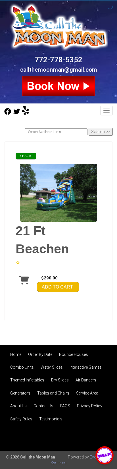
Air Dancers (86, 380)
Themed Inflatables (27, 380)
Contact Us (43, 406)
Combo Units (22, 367)
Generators (20, 393)
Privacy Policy (89, 406)
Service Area (87, 393)
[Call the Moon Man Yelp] (25, 113)
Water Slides (52, 367)
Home (15, 354)
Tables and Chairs (53, 393)
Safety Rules (21, 419)
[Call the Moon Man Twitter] (16, 113)
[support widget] (104, 455)
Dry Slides (60, 380)
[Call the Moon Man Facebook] (7, 113)
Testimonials (50, 419)
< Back (25, 156)
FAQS (65, 406)
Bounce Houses (73, 354)
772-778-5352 (58, 59)
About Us (18, 406)
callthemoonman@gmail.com (58, 69)
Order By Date (40, 354)
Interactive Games (86, 367)
